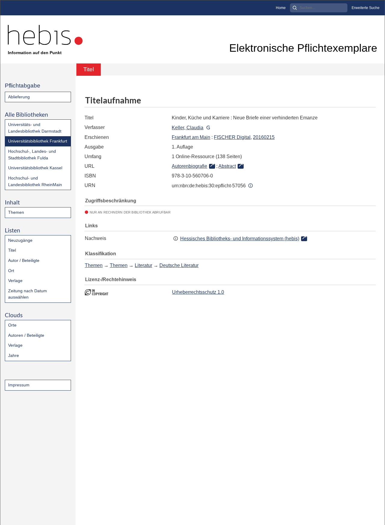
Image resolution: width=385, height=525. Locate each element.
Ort (11, 270)
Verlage (15, 280)
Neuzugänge (20, 240)
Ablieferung (19, 96)
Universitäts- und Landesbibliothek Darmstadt (34, 128)
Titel (12, 250)
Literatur (143, 265)
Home (281, 8)
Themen (16, 212)
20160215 (264, 137)
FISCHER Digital (232, 137)
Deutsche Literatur (179, 265)
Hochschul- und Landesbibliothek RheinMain (35, 181)
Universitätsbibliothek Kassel (35, 167)
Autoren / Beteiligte (26, 335)
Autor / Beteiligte (23, 260)
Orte (12, 325)
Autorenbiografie (189, 166)
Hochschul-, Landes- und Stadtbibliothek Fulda (32, 154)
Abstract (227, 166)
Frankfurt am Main (191, 137)
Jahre (13, 355)
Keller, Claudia (187, 127)
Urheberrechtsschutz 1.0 (198, 292)
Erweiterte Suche (366, 8)
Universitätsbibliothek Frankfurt (37, 141)
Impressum (18, 384)
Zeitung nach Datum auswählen (27, 294)
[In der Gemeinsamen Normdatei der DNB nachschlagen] (208, 127)
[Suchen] (295, 8)
